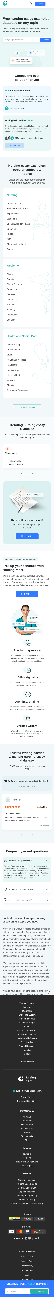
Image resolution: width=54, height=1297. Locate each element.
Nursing (12, 195)
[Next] (31, 474)
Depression (12, 289)
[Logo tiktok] (32, 1238)
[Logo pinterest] (38, 1238)
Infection (27, 1007)
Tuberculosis (11, 453)
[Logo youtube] (35, 1238)
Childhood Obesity (27, 1034)
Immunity (11, 310)
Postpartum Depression (18, 390)
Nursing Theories (27, 1019)
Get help (13, 145)
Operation (11, 229)
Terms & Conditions (27, 1251)
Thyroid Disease (27, 1003)
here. (36, 878)
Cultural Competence (27, 1030)
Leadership (12, 219)
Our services (27, 1128)
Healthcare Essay (27, 1199)
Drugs (9, 355)
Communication (14, 203)
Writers (27, 1132)
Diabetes (11, 294)
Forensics (11, 304)
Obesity (10, 385)
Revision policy (27, 1280)
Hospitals (27, 1050)
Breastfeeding (27, 1042)
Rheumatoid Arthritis (16, 244)
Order (40, 4)
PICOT (10, 234)
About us (27, 1117)
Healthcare (12, 365)
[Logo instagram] (29, 1238)
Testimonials (27, 1136)
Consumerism (13, 350)
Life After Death (14, 375)
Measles (11, 380)
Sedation (11, 320)
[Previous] (23, 474)
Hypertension (13, 214)
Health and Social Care (22, 336)
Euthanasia (12, 299)
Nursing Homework (27, 1180)
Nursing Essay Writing (27, 1196)
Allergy (10, 274)
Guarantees (27, 1121)
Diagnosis (27, 1011)
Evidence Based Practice (18, 209)
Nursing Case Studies (27, 1184)
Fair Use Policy (27, 1270)
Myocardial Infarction (27, 1038)
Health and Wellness (16, 360)
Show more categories (27, 407)
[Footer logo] (27, 1079)
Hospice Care (13, 370)
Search (46, 40)
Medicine (13, 265)
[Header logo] (5, 3)
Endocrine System (27, 1015)
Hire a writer (27, 536)
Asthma (27, 1026)
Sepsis (10, 249)
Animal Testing (13, 344)
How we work (27, 1125)
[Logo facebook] (25, 1238)
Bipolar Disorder (14, 284)
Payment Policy (27, 1261)
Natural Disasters (27, 1046)
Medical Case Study (27, 1188)
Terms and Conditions (27, 1101)
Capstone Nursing (27, 1192)
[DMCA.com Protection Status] (14, 1218)
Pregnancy (12, 315)
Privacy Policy (27, 1097)
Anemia (10, 279)
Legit (27, 1275)
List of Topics (27, 1166)
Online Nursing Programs (18, 224)
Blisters (27, 1054)
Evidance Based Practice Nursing (27, 1203)
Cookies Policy (27, 1266)
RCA (9, 239)
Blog (27, 1140)
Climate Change (27, 1023)
